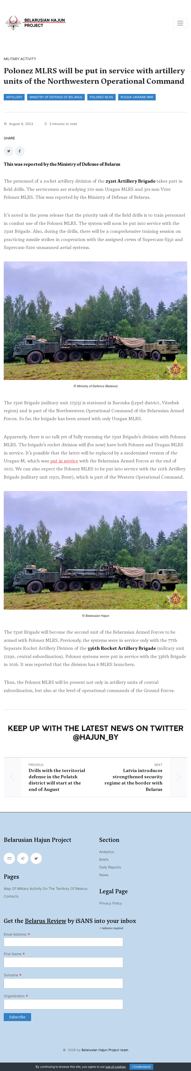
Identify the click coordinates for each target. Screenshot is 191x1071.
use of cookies (115, 1067)
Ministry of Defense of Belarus (56, 97)
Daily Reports (110, 867)
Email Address (17, 934)
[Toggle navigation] (180, 23)
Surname (13, 975)
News (103, 875)
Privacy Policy (110, 903)
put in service (64, 461)
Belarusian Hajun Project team (105, 1050)
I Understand (141, 1067)
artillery (14, 97)
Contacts (11, 896)
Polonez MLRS (101, 97)
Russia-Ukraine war (137, 97)
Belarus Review (45, 921)
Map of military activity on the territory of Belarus (45, 888)
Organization (16, 995)
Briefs (103, 859)
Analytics (106, 852)
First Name (14, 953)
